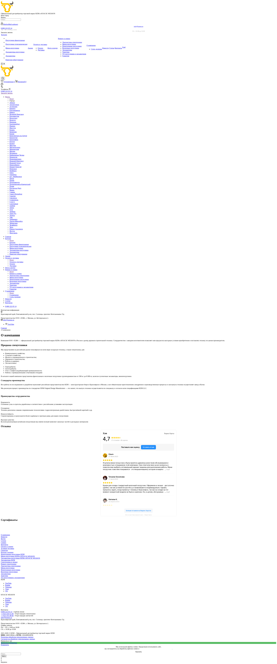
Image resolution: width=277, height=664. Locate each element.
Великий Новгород (17, 114)
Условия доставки (7, 548)
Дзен (7, 589)
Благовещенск (15, 110)
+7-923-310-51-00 (7, 614)
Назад (12, 99)
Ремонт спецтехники (8, 564)
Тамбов (12, 206)
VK (6, 591)
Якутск (12, 231)
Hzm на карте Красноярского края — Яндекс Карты (138, 514)
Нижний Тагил (15, 163)
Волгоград (13, 118)
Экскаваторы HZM (8, 560)
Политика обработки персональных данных (17, 637)
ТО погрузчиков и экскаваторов (13, 578)
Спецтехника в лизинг (9, 562)
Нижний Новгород (17, 161)
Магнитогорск (15, 147)
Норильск (13, 169)
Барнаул (12, 108)
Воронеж (13, 122)
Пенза (12, 178)
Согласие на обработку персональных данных (18, 639)
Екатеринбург (15, 124)
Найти (4, 656)
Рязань (12, 190)
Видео (3, 539)
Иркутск (13, 128)
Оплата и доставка (16, 262)
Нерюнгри (13, 157)
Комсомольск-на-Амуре (18, 136)
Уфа (11, 217)
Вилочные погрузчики (9, 572)
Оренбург (13, 175)
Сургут (12, 202)
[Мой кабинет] (2, 84)
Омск (12, 173)
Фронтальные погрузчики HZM (12, 554)
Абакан (12, 103)
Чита (11, 227)
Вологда (13, 120)
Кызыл (12, 143)
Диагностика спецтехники (11, 566)
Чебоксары (14, 223)
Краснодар (13, 138)
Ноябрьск (13, 171)
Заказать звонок (7, 93)
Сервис (3, 543)
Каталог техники (7, 552)
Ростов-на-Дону (15, 188)
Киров (12, 134)
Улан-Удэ (13, 213)
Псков (12, 186)
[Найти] (2, 22)
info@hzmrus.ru (138, 26)
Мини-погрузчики (7, 568)
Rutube (7, 585)
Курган (12, 141)
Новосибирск (14, 165)
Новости (4, 537)
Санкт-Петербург (16, 194)
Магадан (13, 145)
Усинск (12, 215)
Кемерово (13, 132)
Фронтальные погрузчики (10, 570)
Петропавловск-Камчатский (20, 184)
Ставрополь (14, 200)
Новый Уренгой (15, 167)
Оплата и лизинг (7, 546)
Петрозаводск (15, 182)
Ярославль (13, 233)
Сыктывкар (14, 204)
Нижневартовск (15, 159)
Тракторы (4, 576)
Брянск (12, 112)
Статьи (3, 541)
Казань (12, 130)
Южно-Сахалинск (16, 229)
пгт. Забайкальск (16, 176)
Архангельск (14, 105)
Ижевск (12, 126)
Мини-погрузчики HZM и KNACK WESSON (18, 556)
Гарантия (4, 550)
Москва (12, 151)
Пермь (12, 180)
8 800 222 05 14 (6, 28)
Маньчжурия (14, 149)
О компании (14, 295)
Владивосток (14, 116)
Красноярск (14, 140)
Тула (11, 210)
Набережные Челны (17, 155)
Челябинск (13, 225)
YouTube (11, 324)
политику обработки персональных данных (156, 649)
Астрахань (13, 106)
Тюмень (12, 211)
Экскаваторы (6, 574)
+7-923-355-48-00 (7, 616)
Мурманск (13, 153)
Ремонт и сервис (16, 273)
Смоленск (13, 198)
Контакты (4, 545)
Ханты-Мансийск (16, 221)
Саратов (13, 196)
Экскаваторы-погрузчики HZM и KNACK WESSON (20, 558)
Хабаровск (13, 219)
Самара (12, 192)
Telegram (8, 587)
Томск (12, 208)
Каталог (12, 242)
